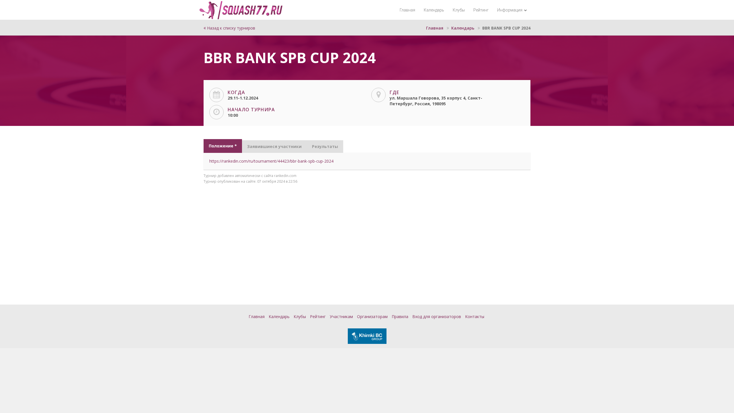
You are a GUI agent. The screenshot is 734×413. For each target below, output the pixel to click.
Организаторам (372, 316)
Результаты (325, 146)
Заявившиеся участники (274, 146)
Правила (400, 316)
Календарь (434, 10)
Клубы (459, 10)
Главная (407, 10)
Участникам (341, 316)
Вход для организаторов (436, 316)
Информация (510, 10)
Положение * (223, 146)
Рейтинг (481, 10)
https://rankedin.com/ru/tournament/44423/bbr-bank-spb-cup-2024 (271, 161)
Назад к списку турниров (230, 28)
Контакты (474, 316)
